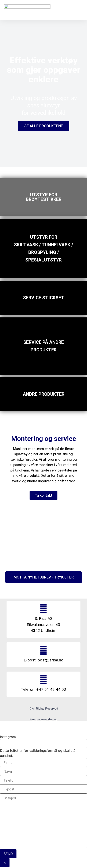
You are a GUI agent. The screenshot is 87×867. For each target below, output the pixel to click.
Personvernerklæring (43, 719)
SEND (8, 854)
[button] (78, 9)
